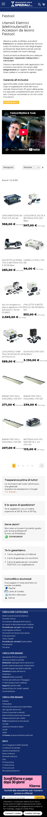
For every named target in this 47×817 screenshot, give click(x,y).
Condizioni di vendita (11, 748)
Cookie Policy (28, 809)
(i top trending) (17, 627)
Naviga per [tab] (8, 167)
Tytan (4, 732)
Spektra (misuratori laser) (12, 727)
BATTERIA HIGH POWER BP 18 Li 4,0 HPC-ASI (33, 442)
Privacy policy (8, 762)
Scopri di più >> (11, 102)
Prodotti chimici (9, 619)
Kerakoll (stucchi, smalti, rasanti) (15, 688)
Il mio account (8, 768)
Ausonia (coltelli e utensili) (13, 660)
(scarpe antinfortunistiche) (17, 735)
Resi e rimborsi (8, 753)
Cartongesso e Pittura (11, 630)
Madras (5, 701)
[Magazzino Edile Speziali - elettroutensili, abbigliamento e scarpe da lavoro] (22, 4)
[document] (23, 807)
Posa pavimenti (8, 636)
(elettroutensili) (12, 677)
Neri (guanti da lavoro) (11, 709)
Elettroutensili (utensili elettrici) (15, 616)
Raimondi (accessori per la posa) (16, 715)
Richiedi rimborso (9, 756)
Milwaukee (7, 704)
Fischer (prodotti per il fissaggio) (16, 680)
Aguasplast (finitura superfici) (14, 657)
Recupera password (10, 771)
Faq (4, 759)
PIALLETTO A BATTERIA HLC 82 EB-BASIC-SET (34, 307)
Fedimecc (6, 674)
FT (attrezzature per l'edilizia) (14, 683)
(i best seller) (17, 641)
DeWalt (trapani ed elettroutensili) (16, 668)
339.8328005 (15, 536)
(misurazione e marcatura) (15, 721)
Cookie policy (8, 765)
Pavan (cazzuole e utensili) (13, 712)
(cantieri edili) (11, 685)
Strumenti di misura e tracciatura (16, 633)
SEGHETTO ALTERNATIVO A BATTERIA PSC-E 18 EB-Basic (13, 262)
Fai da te (6, 647)
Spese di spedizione (11, 751)
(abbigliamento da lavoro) (18, 663)
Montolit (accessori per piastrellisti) (17, 707)
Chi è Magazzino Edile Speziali (15, 745)
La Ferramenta (8, 691)
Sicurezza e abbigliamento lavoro (16, 621)
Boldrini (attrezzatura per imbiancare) (18, 665)
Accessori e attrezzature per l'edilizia (18, 624)
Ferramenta (7, 644)
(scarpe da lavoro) (13, 671)
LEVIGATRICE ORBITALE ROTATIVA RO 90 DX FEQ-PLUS (12, 354)
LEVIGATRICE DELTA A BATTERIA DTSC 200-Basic (34, 218)
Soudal (5, 724)
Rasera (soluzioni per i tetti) (13, 718)
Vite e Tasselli (8, 639)
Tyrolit (4, 729)
